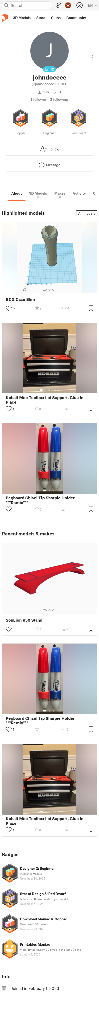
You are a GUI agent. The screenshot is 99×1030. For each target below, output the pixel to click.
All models (86, 213)
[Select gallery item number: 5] (57, 390)
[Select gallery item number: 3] (53, 290)
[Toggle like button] (9, 308)
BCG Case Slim (20, 299)
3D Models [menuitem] (22, 18)
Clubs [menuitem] (56, 18)
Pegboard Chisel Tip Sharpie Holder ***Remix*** (40, 500)
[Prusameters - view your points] (68, 5)
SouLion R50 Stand (24, 620)
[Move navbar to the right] (94, 18)
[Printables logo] (5, 18)
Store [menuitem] (40, 18)
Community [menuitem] (76, 18)
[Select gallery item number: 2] (49, 290)
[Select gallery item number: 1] (45, 290)
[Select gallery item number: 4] (54, 390)
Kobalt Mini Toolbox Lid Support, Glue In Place (44, 399)
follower (38, 99)
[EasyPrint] (58, 5)
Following (59, 99)
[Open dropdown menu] (92, 55)
